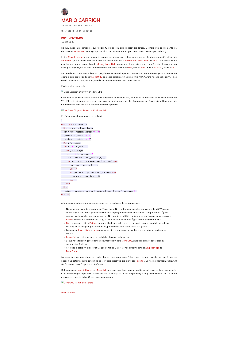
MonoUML (79, 51)
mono (69, 219)
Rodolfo (139, 260)
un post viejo (152, 247)
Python (93, 223)
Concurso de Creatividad (135, 60)
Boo (130, 67)
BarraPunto (72, 251)
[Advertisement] (119, 316)
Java (143, 67)
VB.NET (157, 67)
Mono (100, 64)
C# (172, 67)
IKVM (87, 230)
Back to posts (68, 292)
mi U (155, 60)
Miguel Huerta (75, 57)
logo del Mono (85, 270)
